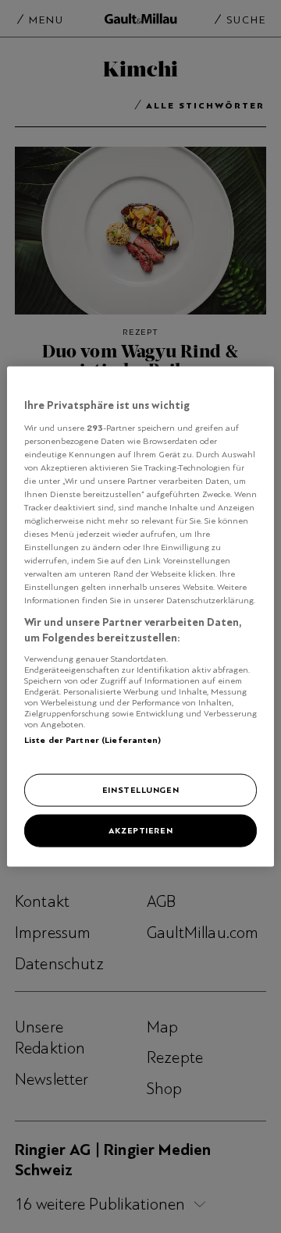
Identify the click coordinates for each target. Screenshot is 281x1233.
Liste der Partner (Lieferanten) (93, 739)
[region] (140, 617)
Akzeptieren (140, 830)
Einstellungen (140, 789)
